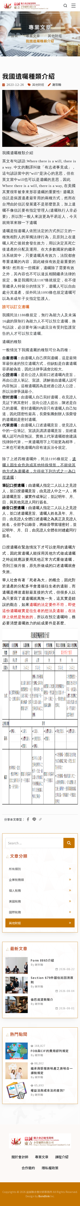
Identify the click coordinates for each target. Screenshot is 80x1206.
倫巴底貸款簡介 (42, 999)
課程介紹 (61, 1156)
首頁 (14, 35)
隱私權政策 (50, 1167)
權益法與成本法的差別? (48, 1090)
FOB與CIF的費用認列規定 (50, 1051)
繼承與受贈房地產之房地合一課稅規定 (52, 1070)
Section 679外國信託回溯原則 (52, 979)
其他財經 (55, 35)
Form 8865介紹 (42, 960)
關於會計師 (20, 1156)
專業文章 (33, 35)
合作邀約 (28, 1167)
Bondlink (44, 1196)
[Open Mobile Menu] (73, 6)
